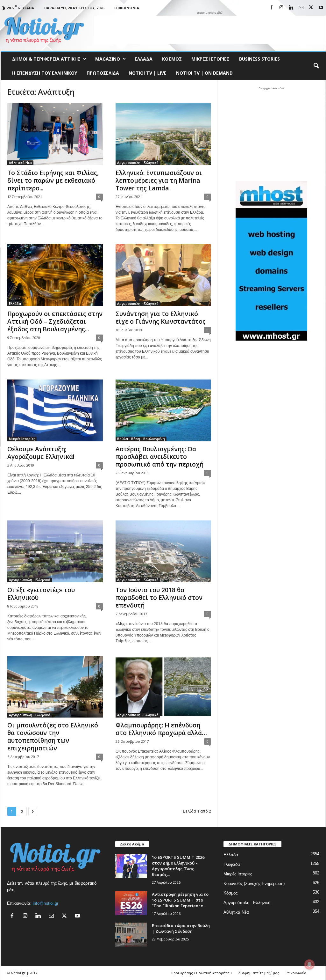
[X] (311, 7)
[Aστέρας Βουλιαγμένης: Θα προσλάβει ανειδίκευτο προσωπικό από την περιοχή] (163, 410)
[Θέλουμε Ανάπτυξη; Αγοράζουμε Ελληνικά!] (55, 410)
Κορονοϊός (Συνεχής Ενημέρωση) (254, 883)
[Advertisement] (210, 30)
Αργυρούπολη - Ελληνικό (138, 162)
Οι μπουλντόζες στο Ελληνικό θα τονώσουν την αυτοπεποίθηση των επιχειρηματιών (52, 736)
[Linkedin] (291, 7)
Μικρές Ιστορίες (210, 59)
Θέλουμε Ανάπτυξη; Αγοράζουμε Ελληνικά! (40, 453)
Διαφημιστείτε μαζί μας (258, 972)
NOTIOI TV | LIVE (148, 73)
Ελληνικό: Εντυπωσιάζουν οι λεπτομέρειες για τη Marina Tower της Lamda (159, 180)
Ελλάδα (143, 59)
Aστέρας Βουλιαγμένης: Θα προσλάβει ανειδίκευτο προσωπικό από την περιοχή (159, 456)
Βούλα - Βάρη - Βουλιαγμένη (141, 439)
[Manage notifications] (309, 964)
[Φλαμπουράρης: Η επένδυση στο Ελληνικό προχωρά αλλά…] (163, 687)
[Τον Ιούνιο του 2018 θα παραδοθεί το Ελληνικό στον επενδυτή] (163, 551)
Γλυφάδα (231, 864)
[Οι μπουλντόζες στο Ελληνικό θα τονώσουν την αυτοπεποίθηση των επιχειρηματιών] (55, 687)
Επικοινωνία (126, 7)
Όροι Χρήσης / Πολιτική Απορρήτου (201, 972)
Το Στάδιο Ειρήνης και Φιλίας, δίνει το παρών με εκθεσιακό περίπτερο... (53, 180)
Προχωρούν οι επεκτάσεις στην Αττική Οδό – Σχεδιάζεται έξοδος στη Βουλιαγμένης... (55, 321)
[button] (316, 66)
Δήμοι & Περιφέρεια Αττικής (46, 59)
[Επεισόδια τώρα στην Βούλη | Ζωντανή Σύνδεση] (131, 935)
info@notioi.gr (45, 903)
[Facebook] (271, 7)
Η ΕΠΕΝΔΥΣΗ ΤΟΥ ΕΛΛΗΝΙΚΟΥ (44, 73)
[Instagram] (281, 7)
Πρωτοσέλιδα (103, 73)
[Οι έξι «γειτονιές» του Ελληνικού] (55, 551)
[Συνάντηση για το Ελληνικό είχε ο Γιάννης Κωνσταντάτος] (163, 275)
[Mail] (301, 7)
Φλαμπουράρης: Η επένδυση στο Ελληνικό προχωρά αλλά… (161, 729)
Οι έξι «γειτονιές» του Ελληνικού (41, 594)
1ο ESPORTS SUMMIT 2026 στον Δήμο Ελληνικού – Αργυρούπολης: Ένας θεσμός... (178, 865)
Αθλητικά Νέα (20, 162)
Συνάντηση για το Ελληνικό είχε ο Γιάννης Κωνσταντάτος (161, 318)
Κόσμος (172, 59)
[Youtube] (321, 7)
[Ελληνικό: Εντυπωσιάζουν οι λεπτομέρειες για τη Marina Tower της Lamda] (163, 134)
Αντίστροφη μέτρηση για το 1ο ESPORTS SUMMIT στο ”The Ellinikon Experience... (180, 900)
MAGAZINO (107, 59)
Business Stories (259, 59)
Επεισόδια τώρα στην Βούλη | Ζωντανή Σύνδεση (181, 928)
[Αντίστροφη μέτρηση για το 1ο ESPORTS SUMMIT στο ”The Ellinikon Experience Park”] (131, 903)
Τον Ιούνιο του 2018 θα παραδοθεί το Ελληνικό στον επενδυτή (159, 597)
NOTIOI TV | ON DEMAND (204, 73)
